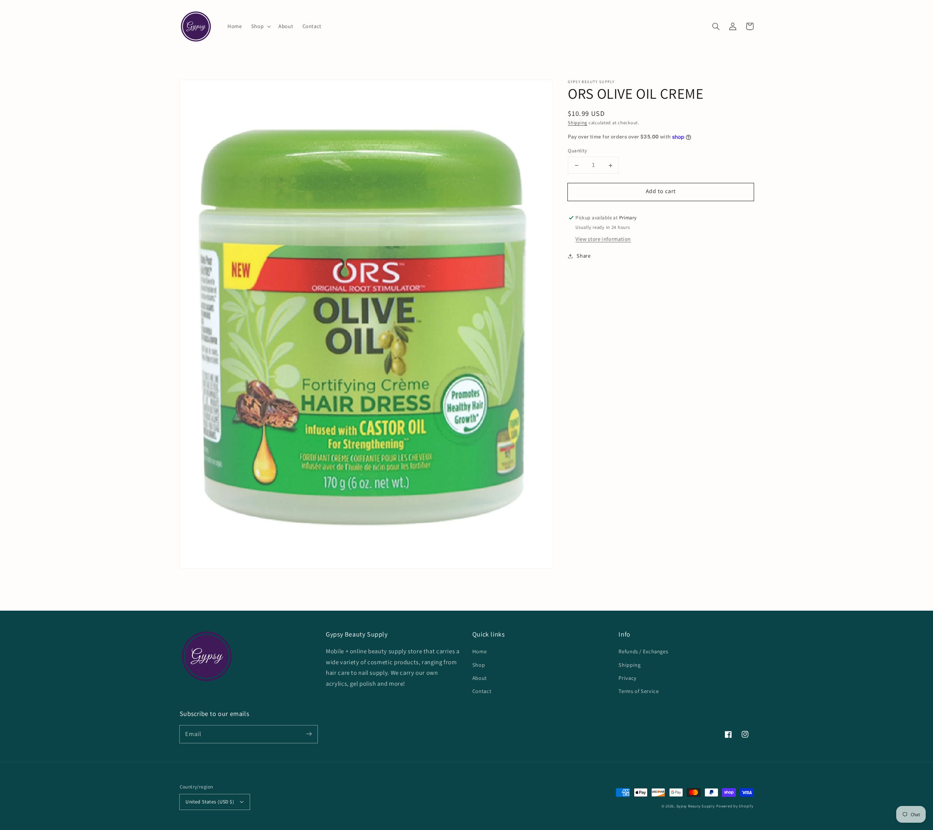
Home (479, 651)
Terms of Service (638, 691)
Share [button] (583, 255)
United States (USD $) (210, 801)
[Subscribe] (308, 733)
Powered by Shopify (734, 806)
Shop (478, 664)
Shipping (577, 123)
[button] (260, 26)
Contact (481, 691)
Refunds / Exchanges (643, 651)
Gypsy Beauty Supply (695, 806)
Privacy (627, 677)
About (479, 677)
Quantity (577, 151)
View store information (603, 239)
